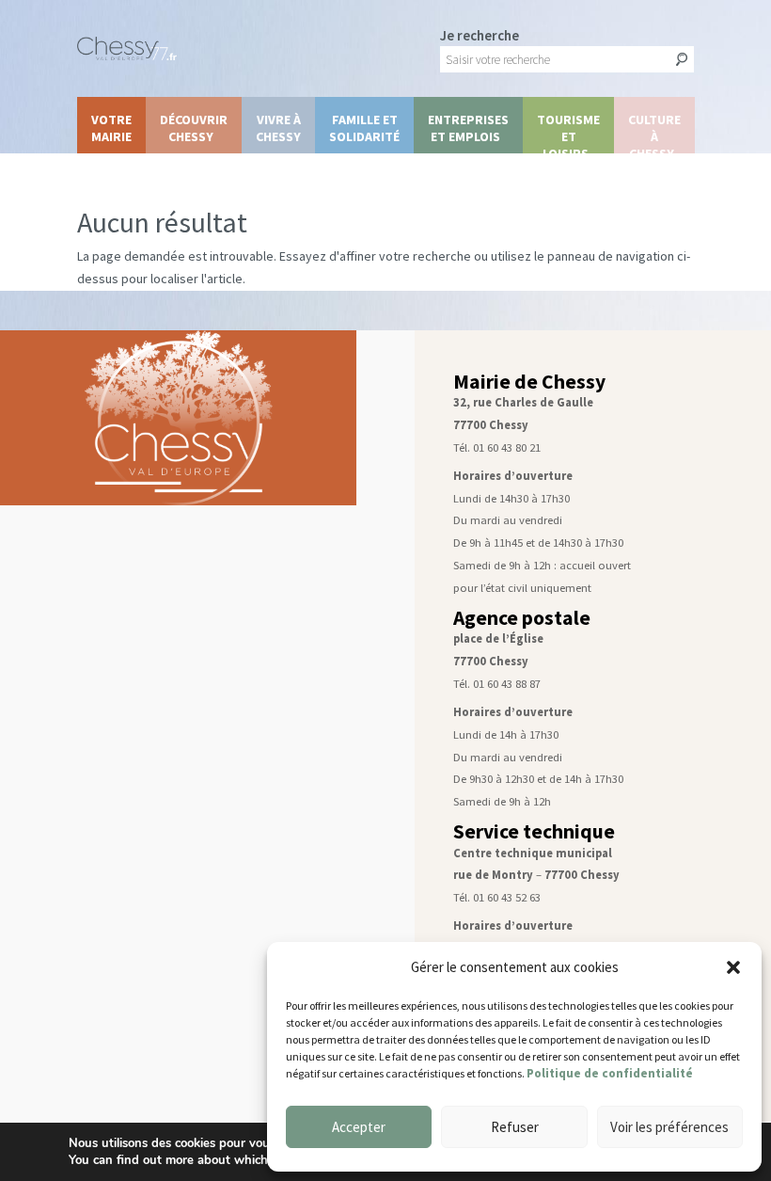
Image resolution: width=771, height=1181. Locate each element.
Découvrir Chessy (194, 128)
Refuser (515, 1127)
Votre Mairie (111, 128)
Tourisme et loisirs (568, 132)
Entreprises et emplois (468, 128)
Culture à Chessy (654, 132)
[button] (733, 967)
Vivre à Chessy (278, 128)
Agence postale (521, 617)
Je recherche (479, 35)
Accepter (359, 1127)
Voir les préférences (669, 1127)
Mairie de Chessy (529, 381)
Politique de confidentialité (610, 1073)
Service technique (534, 831)
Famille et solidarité (364, 128)
